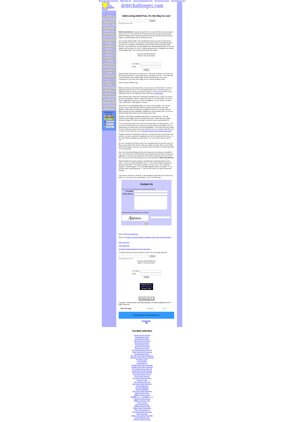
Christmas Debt (109, 75)
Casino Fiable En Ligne (142, 417)
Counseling (109, 61)
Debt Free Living (124, 242)
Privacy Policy (109, 28)
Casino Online (142, 361)
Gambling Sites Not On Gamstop (142, 365)
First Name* (130, 191)
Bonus (109, 81)
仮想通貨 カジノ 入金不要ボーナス (142, 397)
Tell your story (109, 108)
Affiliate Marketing (109, 87)
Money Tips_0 (109, 90)
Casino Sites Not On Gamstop (142, 352)
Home (109, 16)
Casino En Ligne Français (142, 399)
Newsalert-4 (109, 93)
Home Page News (109, 105)
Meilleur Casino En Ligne (142, 395)
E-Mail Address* (128, 194)
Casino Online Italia (142, 386)
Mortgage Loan (109, 31)
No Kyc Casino (142, 403)
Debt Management (109, 40)
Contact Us (109, 55)
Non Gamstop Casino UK (142, 382)
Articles (109, 84)
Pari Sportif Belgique (142, 388)
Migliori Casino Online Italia (142, 408)
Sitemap (109, 73)
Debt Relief (109, 43)
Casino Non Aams (142, 414)
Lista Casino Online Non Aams (142, 384)
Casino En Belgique (142, 389)
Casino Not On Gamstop (142, 346)
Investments (109, 46)
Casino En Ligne (142, 380)
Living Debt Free (124, 246)
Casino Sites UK (142, 363)
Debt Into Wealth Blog (109, 19)
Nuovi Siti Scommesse (142, 410)
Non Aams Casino (142, 359)
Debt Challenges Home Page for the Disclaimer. (156, 237)
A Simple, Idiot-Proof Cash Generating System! (156, 131)
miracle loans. (158, 93)
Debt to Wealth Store (109, 96)
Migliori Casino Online (142, 393)
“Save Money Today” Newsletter (109, 103)
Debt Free (109, 49)
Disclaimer (109, 58)
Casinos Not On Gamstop (142, 335)
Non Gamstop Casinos (142, 339)
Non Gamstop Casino (142, 337)
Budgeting (109, 70)
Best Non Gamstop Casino (142, 374)
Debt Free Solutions (109, 67)
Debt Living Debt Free (131, 234)
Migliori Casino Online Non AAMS (142, 416)
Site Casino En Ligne (142, 404)
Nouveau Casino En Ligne (142, 419)
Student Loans (109, 64)
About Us (109, 52)
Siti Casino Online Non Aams (142, 378)
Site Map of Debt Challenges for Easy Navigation (134, 249)
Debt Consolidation (109, 37)
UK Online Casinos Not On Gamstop (142, 358)
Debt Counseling (109, 34)
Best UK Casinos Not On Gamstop (142, 356)
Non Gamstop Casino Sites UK (142, 350)
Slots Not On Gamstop (142, 376)
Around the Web (109, 99)
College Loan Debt (109, 25)
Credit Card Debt (109, 22)
